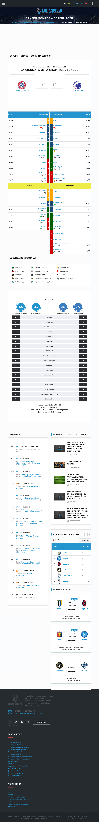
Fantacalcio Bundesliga (17, 749)
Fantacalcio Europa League (18, 759)
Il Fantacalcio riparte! (74, 463)
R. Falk (56, 149)
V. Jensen (57, 209)
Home (14, 22)
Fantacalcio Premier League (18, 745)
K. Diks (56, 138)
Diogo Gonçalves (59, 179)
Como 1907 (67, 575)
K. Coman (42, 173)
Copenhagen (77, 90)
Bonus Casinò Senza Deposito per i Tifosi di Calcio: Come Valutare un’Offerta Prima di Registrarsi (77, 513)
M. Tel (44, 179)
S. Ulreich (42, 190)
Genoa (60, 639)
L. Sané (43, 226)
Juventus (67, 581)
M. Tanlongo (58, 221)
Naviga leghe (13, 761)
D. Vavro (56, 133)
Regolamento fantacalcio (18, 766)
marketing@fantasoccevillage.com (28, 713)
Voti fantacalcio (14, 768)
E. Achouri (57, 250)
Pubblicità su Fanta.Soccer (18, 804)
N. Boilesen (57, 125)
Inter (65, 552)
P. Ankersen (57, 202)
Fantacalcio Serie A (15, 742)
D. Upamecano (40, 138)
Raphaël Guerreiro (39, 125)
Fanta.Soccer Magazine (17, 797)
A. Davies (42, 155)
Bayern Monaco (22, 90)
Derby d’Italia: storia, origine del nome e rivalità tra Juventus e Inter (76, 495)
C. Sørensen (58, 215)
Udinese (66, 570)
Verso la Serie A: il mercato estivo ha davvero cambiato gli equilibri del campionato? (76, 446)
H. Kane (43, 168)
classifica (85, 540)
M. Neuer (43, 121)
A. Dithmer (57, 192)
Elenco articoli (82, 435)
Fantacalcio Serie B (15, 754)
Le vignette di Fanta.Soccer (18, 799)
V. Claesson (58, 155)
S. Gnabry (42, 220)
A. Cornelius (58, 233)
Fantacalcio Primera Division (19, 747)
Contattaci (41, 722)
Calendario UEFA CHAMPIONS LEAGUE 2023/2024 (39, 22)
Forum (10, 795)
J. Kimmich (42, 133)
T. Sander (57, 198)
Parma (60, 608)
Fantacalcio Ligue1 (15, 752)
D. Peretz (42, 198)
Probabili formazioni (16, 775)
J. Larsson (57, 239)
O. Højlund (57, 226)
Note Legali (41, 816)
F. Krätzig (42, 214)
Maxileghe (12, 764)
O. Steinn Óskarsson (61, 244)
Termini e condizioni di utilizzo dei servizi (40, 817)
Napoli (65, 558)
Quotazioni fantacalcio (17, 771)
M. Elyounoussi (59, 174)
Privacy (50, 816)
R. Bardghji (57, 167)
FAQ (9, 802)
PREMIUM (11, 806)
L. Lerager (57, 162)
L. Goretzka (42, 144)
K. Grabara (57, 121)
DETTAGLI (72, 610)
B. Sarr (43, 204)
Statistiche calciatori (16, 773)
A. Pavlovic (42, 208)
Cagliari (66, 564)
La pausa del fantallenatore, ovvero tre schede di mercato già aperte (77, 478)
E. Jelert (56, 144)
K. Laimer (42, 150)
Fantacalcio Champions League (20, 757)
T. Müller (43, 162)
